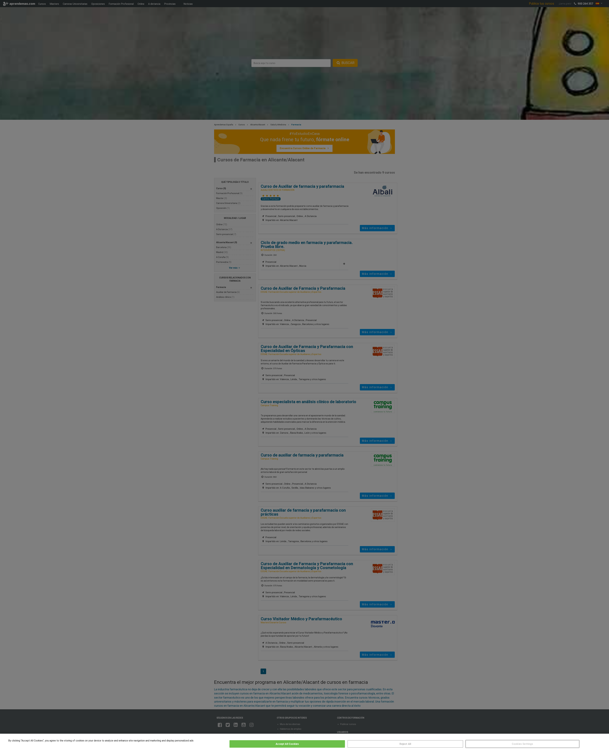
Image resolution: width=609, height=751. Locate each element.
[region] (304, 742)
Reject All (405, 743)
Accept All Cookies (287, 743)
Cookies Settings (522, 743)
